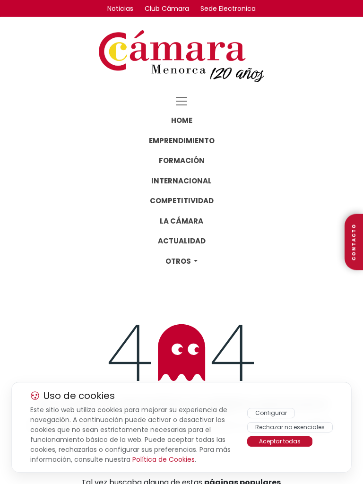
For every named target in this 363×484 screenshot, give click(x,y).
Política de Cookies (163, 459)
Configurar (271, 413)
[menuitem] (181, 121)
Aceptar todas (280, 441)
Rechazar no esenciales (290, 427)
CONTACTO (353, 242)
